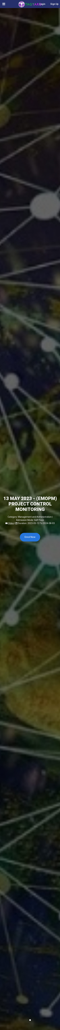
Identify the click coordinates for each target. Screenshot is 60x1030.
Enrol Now (30, 537)
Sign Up (54, 4)
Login (42, 4)
